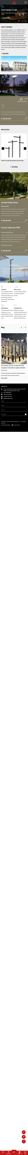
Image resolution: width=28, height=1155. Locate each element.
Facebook (8, 1153)
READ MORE (4, 378)
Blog (25, 1153)
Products (19, 1153)
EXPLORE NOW (7, 119)
